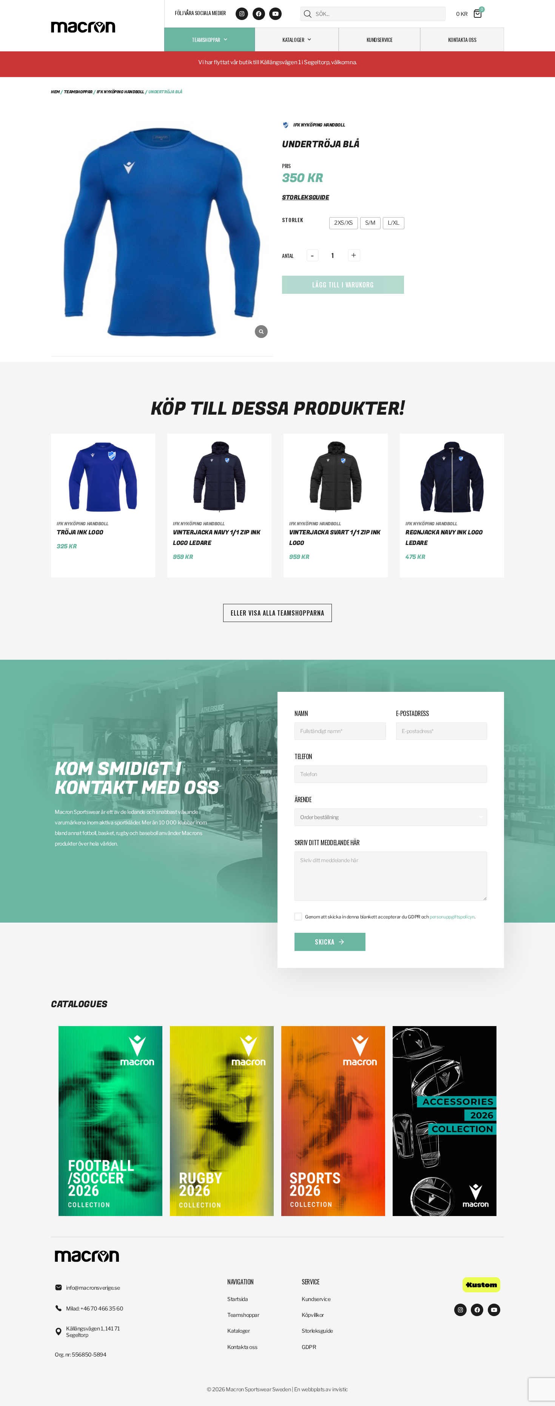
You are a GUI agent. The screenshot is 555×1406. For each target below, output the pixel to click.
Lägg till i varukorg (343, 284)
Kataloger (293, 39)
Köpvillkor (313, 1315)
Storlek (292, 220)
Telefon (303, 756)
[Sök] (307, 14)
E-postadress (412, 713)
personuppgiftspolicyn (452, 917)
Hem (55, 92)
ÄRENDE (302, 799)
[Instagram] (242, 14)
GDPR (309, 1347)
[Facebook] (259, 14)
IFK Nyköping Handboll (120, 92)
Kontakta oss (462, 39)
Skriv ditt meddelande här (327, 842)
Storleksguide (317, 1330)
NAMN (301, 713)
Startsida (237, 1299)
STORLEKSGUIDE (305, 197)
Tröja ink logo (80, 532)
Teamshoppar (206, 39)
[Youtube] (275, 14)
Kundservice (380, 39)
